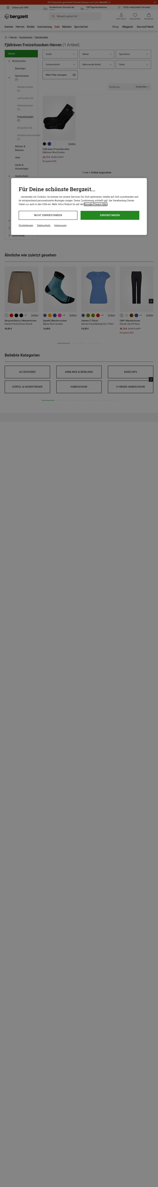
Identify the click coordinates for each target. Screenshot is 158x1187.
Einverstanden (110, 215)
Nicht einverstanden (48, 215)
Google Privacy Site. (95, 204)
